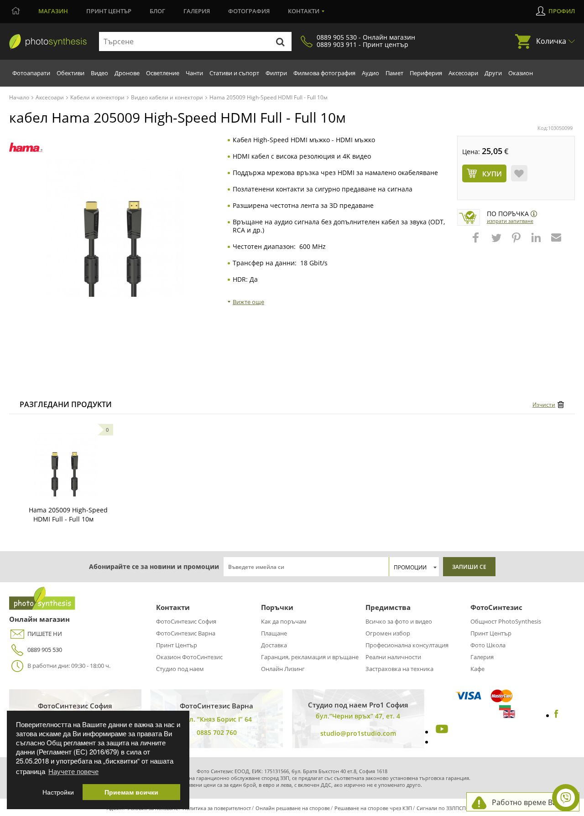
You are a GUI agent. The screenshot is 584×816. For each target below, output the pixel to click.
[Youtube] (440, 732)
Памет (394, 73)
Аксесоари (463, 73)
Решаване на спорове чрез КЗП (373, 808)
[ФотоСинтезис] (48, 42)
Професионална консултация (406, 645)
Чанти (194, 73)
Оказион (520, 73)
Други (493, 73)
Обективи (70, 73)
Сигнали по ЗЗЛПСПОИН (447, 808)
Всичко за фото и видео (398, 621)
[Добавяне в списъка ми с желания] (519, 173)
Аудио (370, 73)
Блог (157, 11)
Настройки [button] (58, 792)
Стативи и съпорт (234, 73)
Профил (561, 11)
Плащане (274, 633)
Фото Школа (488, 645)
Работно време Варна (531, 802)
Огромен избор (387, 633)
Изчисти (543, 404)
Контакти (303, 11)
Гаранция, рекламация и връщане (310, 657)
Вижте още (248, 302)
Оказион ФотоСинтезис (189, 657)
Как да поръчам (284, 621)
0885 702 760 (217, 732)
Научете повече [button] (73, 771)
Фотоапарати (31, 73)
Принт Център (176, 645)
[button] (477, 242)
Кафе (477, 669)
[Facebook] (556, 715)
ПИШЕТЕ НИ (44, 634)
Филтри (276, 73)
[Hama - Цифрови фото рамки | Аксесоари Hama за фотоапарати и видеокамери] (25, 147)
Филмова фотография (324, 73)
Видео (99, 73)
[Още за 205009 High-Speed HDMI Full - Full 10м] (66, 464)
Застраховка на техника (399, 669)
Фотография (249, 11)
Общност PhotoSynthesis (505, 621)
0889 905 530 (44, 650)
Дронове (127, 73)
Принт (108, 11)
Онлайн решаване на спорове (293, 808)
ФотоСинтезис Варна (185, 633)
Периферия (426, 73)
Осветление (162, 73)
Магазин (53, 11)
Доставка (274, 645)
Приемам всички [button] (131, 792)
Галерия (196, 11)
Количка (551, 41)
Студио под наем (180, 669)
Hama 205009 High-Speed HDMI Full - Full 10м (68, 514)
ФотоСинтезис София (186, 621)
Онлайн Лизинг (283, 669)
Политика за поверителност (216, 808)
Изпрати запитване (510, 220)
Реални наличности (393, 657)
